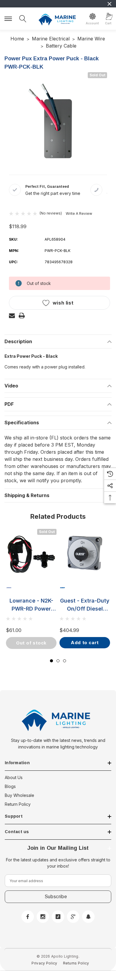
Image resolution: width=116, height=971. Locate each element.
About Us (14, 777)
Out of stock (31, 642)
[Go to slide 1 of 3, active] (51, 660)
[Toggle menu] (8, 18)
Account (92, 23)
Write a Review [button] (79, 213)
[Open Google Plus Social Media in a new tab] (73, 916)
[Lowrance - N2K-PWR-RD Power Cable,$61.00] (31, 554)
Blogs (10, 786)
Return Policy (18, 804)
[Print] (22, 315)
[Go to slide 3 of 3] (64, 660)
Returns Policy (76, 963)
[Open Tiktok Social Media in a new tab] (58, 916)
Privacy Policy (44, 963)
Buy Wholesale (19, 795)
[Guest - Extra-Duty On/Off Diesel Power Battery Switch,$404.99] (84, 554)
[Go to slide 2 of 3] (58, 660)
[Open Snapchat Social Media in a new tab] (88, 916)
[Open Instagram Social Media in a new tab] (43, 916)
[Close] (109, 3)
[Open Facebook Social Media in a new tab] (27, 916)
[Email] (12, 315)
